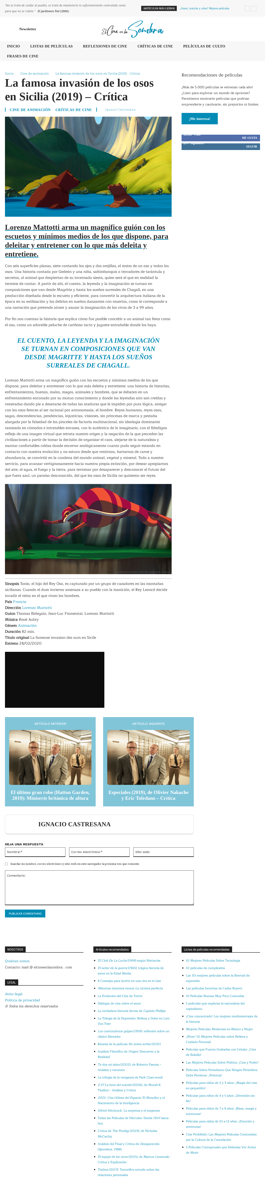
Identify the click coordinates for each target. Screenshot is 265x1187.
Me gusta (249, 137)
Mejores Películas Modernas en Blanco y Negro (219, 1029)
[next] (253, 8)
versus (130, 988)
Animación (27, 625)
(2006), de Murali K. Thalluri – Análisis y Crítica (129, 1087)
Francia (19, 602)
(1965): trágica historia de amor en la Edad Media (131, 971)
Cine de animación (34, 73)
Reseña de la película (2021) (129, 1044)
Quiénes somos (17, 961)
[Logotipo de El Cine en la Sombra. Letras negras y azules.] (132, 29)
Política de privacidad (22, 1000)
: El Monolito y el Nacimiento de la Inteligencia (131, 1100)
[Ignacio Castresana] (23, 824)
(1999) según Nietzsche (129, 960)
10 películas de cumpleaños (205, 968)
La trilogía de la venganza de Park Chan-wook (130, 1077)
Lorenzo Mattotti (37, 608)
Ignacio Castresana (120, 109)
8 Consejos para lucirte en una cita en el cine (129, 981)
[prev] (247, 8)
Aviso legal (13, 994)
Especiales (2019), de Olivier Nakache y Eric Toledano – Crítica (148, 795)
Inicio (9, 73)
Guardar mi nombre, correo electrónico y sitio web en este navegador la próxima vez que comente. (75, 864)
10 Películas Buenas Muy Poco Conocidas (215, 996)
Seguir (251, 146)
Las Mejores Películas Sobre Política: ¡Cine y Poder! (222, 1062)
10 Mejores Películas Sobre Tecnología (213, 960)
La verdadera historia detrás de (132, 1011)
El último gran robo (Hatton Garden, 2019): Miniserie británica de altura (50, 795)
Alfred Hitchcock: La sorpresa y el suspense (129, 1110)
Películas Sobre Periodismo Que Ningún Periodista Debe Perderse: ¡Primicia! (221, 1072)
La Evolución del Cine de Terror (120, 996)
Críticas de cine (73, 110)
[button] (255, 29)
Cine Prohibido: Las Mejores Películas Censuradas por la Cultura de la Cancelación (221, 1137)
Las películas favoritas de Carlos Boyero (214, 988)
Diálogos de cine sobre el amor (119, 1003)
